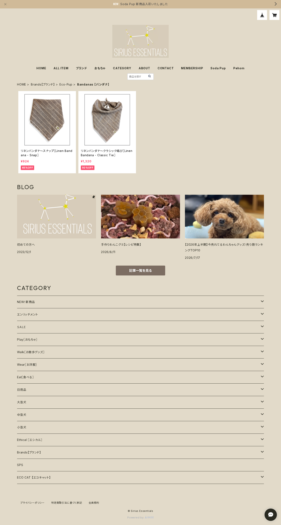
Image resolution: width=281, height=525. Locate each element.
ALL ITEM (60, 68)
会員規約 (94, 502)
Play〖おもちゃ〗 (27, 339)
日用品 (21, 389)
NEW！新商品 (26, 302)
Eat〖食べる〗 (25, 377)
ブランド (81, 68)
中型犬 (21, 414)
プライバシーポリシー (32, 502)
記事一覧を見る (140, 270)
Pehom (239, 68)
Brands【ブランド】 (43, 84)
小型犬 (21, 427)
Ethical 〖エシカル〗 (29, 440)
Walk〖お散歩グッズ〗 (31, 352)
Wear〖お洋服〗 (27, 364)
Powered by (136, 517)
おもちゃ (100, 68)
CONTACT (166, 68)
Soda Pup (218, 68)
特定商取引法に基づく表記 (66, 502)
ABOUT (144, 68)
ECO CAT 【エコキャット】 (34, 477)
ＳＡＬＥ (21, 327)
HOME (41, 68)
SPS (20, 465)
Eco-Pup (65, 84)
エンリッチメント (27, 314)
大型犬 (21, 402)
